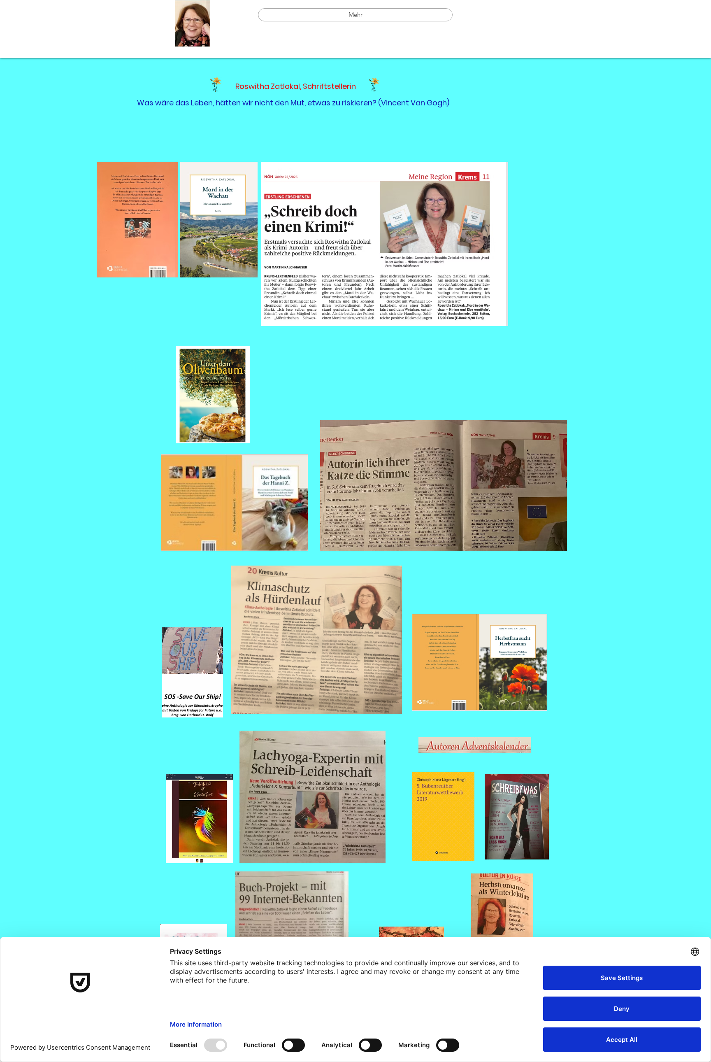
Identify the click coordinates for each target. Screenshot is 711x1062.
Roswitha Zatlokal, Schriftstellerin (290, 86)
